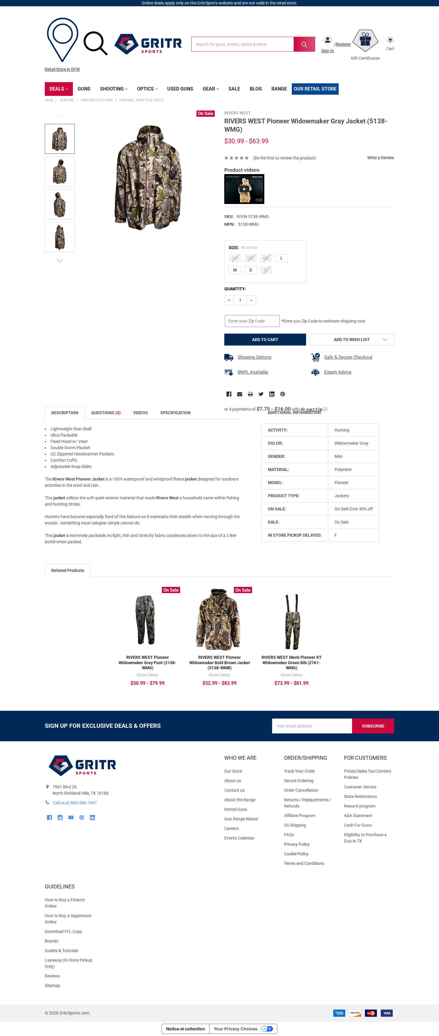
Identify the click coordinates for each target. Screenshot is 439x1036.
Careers (231, 828)
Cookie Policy (309, 854)
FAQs (289, 834)
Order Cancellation (301, 790)
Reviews (52, 976)
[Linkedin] (272, 394)
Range (279, 89)
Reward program (359, 806)
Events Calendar (239, 838)
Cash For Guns (358, 825)
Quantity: (235, 288)
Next (60, 260)
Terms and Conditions (309, 863)
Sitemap (52, 985)
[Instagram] (60, 817)
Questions (106, 412)
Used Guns (180, 89)
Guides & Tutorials (61, 950)
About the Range (239, 799)
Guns (84, 89)
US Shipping (295, 825)
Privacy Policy (309, 844)
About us (232, 780)
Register (343, 44)
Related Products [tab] (67, 570)
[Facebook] (229, 394)
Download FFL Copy (63, 931)
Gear (209, 89)
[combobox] (253, 44)
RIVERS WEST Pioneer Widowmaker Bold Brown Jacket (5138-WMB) (219, 662)
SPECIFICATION (175, 412)
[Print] (250, 394)
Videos (140, 412)
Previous (60, 115)
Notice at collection (185, 1028)
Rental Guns (235, 809)
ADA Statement (358, 815)
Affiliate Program (299, 815)
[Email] (239, 394)
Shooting (112, 89)
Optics (145, 89)
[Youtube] (71, 817)
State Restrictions (360, 796)
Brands (51, 941)
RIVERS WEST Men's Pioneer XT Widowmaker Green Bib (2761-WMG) (292, 662)
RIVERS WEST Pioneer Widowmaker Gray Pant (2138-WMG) (147, 662)
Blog (256, 89)
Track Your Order (299, 771)
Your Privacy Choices (235, 1028)
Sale (234, 89)
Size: (243, 247)
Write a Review (380, 157)
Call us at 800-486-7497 (75, 802)
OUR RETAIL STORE (315, 89)
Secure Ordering (299, 780)
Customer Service (360, 787)
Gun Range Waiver (241, 818)
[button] (275, 409)
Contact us (234, 790)
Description (64, 412)
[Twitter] (261, 394)
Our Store (233, 771)
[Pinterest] (282, 394)
